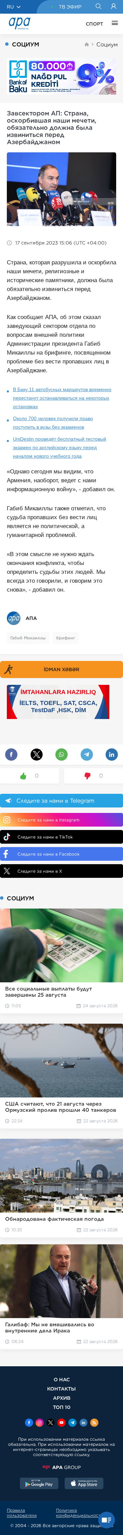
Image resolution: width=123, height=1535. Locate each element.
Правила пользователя (22, 1513)
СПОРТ (94, 24)
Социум (107, 44)
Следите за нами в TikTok (45, 837)
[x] (50, 1423)
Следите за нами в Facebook (48, 854)
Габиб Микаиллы (28, 637)
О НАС (62, 1379)
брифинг (65, 637)
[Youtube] (61, 1423)
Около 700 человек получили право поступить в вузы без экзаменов (53, 423)
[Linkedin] (83, 1423)
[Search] (98, 7)
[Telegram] (72, 1423)
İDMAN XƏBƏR (61, 669)
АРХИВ (61, 1398)
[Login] (113, 6)
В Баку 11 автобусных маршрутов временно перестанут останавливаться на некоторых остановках (62, 398)
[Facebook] (29, 1423)
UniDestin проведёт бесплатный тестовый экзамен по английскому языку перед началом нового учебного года (59, 447)
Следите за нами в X (39, 871)
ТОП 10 (61, 1407)
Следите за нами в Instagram (48, 819)
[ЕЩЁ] (113, 24)
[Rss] (94, 1423)
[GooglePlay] (39, 1484)
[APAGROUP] (61, 1467)
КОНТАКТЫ (61, 1389)
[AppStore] (84, 1484)
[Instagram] (40, 1423)
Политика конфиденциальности (80, 1513)
